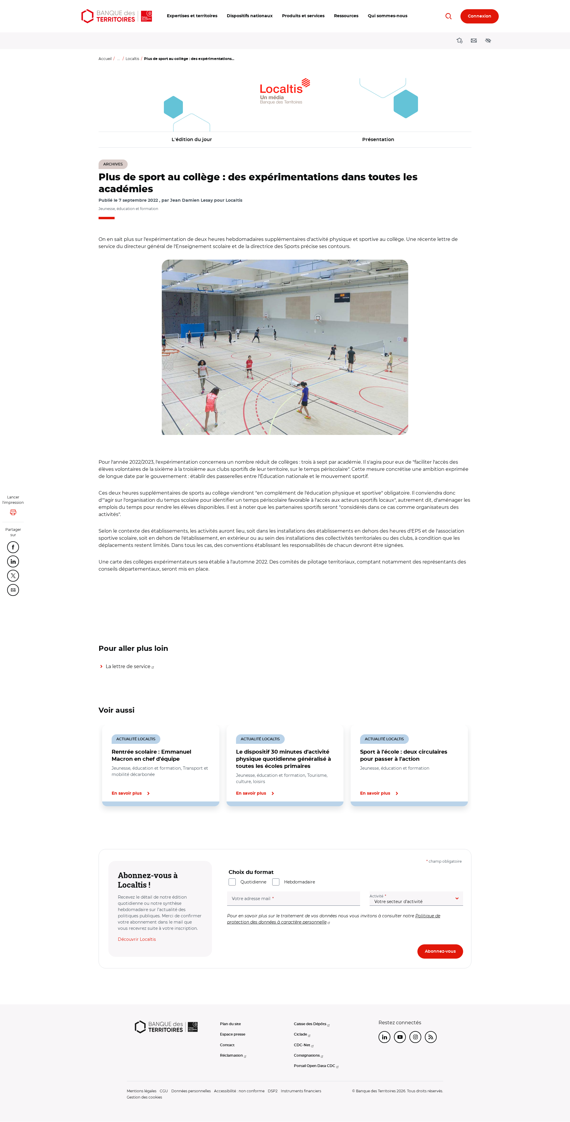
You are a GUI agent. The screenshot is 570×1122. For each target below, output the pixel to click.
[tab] (119, 826)
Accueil (105, 58)
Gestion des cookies (144, 1097)
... (118, 58)
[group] (285, 347)
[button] (192, 16)
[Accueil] (116, 16)
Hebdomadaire (299, 882)
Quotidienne (253, 882)
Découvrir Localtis (137, 939)
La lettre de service (128, 666)
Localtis (132, 58)
